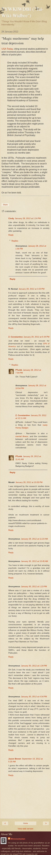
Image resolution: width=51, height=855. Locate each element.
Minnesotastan (18, 839)
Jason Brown (14, 759)
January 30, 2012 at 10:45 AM (34, 561)
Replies (14, 241)
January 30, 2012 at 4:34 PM (34, 696)
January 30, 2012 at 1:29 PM (34, 666)
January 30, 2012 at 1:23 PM (34, 586)
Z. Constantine (15, 337)
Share (5, 205)
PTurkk (18, 370)
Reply (10, 235)
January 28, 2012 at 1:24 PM (28, 218)
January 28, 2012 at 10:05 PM (28, 482)
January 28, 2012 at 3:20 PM (31, 289)
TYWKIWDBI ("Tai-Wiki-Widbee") (22, 12)
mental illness (21, 436)
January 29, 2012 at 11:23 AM (34, 539)
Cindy (11, 218)
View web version (25, 829)
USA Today (7, 49)
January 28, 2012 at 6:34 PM (36, 337)
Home (25, 823)
